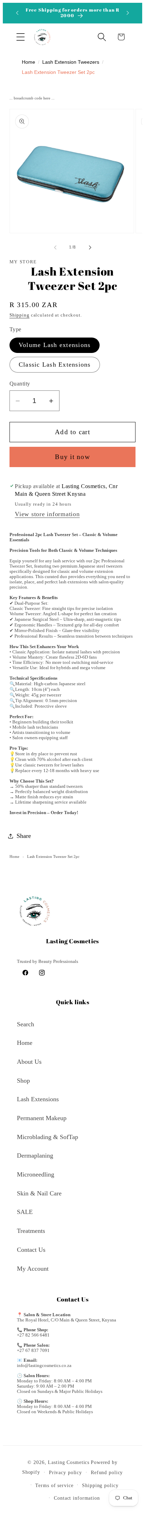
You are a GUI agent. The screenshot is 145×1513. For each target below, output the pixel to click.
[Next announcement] (127, 13)
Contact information (77, 1498)
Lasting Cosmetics (68, 1462)
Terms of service (54, 1485)
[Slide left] (55, 247)
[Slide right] (90, 247)
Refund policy (107, 1472)
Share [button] (24, 835)
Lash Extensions (38, 1099)
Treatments (31, 1230)
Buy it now (72, 456)
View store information (47, 514)
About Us (29, 1061)
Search (25, 1024)
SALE (25, 1211)
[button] (20, 37)
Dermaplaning (35, 1155)
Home (14, 856)
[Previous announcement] (17, 13)
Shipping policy (100, 1485)
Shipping (20, 315)
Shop (23, 1080)
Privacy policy (65, 1472)
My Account (33, 1268)
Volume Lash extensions (55, 344)
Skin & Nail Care (39, 1193)
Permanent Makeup (42, 1118)
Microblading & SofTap (47, 1136)
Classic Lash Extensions (55, 364)
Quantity (20, 384)
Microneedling (35, 1174)
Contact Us (31, 1249)
